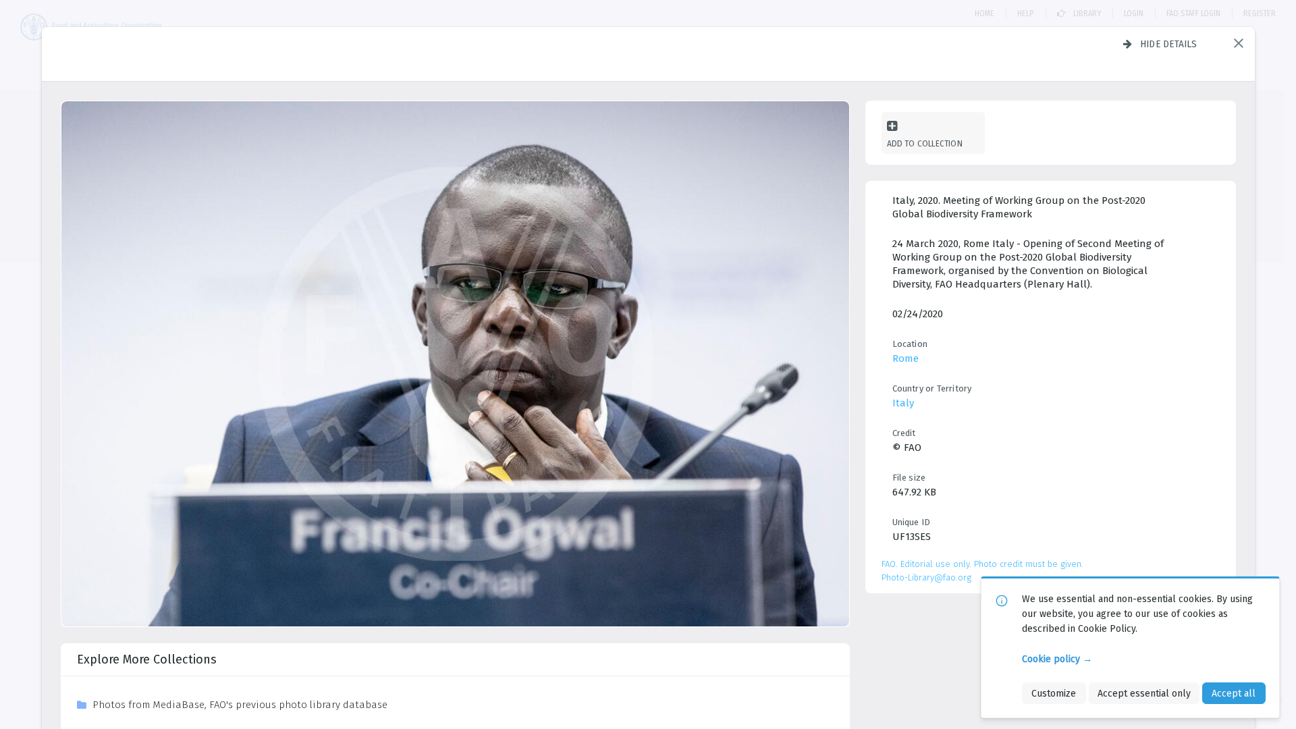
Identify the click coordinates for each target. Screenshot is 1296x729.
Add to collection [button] (925, 143)
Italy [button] (903, 403)
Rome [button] (905, 358)
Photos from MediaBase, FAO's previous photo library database (239, 705)
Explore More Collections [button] (147, 659)
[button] (1239, 43)
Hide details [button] (1168, 44)
